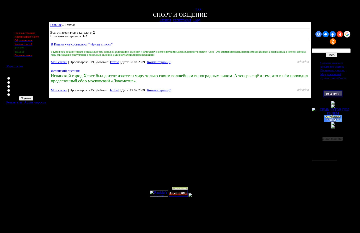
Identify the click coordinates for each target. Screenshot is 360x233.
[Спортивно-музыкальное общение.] (333, 96)
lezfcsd (114, 62)
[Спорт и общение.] (178, 195)
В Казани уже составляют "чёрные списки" (82, 44)
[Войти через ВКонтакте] (325, 34)
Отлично (17, 78)
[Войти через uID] (318, 34)
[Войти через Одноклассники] (333, 41)
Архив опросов (35, 102)
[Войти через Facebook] (333, 34)
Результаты (14, 102)
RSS (198, 9)
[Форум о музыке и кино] (333, 106)
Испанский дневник (65, 71)
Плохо (15, 90)
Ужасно (16, 94)
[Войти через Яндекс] (340, 34)
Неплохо (17, 86)
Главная (165, 20)
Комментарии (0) (159, 62)
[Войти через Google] (347, 34)
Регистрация (182, 20)
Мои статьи (14, 66)
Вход (196, 20)
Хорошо (17, 82)
